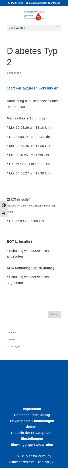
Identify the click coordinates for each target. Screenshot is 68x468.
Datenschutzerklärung (32, 415)
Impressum (32, 409)
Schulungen (14, 72)
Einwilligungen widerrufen (32, 445)
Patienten (12, 332)
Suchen (54, 314)
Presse (11, 339)
